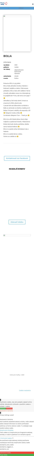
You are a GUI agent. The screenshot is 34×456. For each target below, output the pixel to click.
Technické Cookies (6, 438)
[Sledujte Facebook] (17, 384)
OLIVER (7, 196)
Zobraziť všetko (17, 222)
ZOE (5, 182)
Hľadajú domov (13, 8)
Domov (5, 8)
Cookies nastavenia (25, 390)
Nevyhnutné (4, 430)
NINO (6, 211)
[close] (0, 413)
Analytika (10, 430)
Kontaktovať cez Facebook (17, 158)
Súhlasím (3, 408)
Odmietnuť (9, 408)
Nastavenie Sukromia (6, 411)
